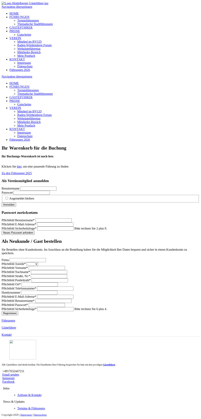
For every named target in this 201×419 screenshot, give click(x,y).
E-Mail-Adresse (19, 224)
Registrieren (10, 313)
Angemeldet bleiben (21, 198)
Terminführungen (28, 20)
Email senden (10, 374)
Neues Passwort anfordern (18, 232)
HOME (14, 13)
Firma (6, 260)
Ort (11, 284)
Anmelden (9, 204)
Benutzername (10, 188)
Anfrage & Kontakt (29, 395)
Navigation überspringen (17, 6)
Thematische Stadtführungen (35, 24)
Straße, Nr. (16, 276)
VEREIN (15, 38)
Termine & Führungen (31, 408)
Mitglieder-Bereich (29, 52)
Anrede (14, 264)
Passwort (7, 192)
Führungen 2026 (19, 70)
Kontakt (7, 334)
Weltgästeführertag (28, 48)
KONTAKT (17, 59)
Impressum (24, 62)
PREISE (14, 31)
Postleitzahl (16, 280)
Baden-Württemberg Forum (34, 45)
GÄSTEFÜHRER (21, 27)
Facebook (8, 381)
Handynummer (11, 292)
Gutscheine (24, 34)
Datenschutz (25, 66)
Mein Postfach (26, 55)
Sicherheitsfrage (19, 228)
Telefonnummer (19, 288)
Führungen (8, 320)
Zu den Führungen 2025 (17, 173)
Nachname (16, 272)
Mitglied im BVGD (29, 41)
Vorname (15, 267)
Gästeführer (9, 327)
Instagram (8, 378)
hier (19, 166)
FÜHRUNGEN (19, 17)
